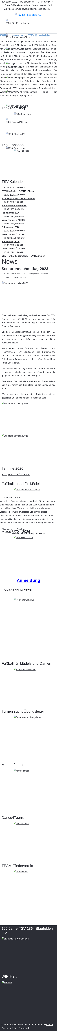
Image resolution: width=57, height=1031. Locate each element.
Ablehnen (21, 529)
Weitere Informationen (22, 533)
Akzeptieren (7, 529)
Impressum (39, 533)
